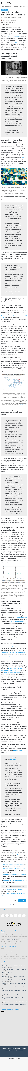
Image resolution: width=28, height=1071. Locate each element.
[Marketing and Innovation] (7, 3)
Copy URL (22, 900)
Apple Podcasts (11, 893)
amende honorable (9, 647)
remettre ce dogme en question (17, 854)
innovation (13, 759)
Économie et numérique (12, 6)
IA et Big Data (21, 6)
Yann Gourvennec (6, 20)
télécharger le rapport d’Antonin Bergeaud (14, 874)
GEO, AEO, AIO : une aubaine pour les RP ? (13, 994)
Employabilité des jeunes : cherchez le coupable (14, 969)
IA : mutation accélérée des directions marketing (14, 1004)
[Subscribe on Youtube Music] (19, 915)
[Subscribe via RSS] (24, 915)
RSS (2, 895)
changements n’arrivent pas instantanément (13, 652)
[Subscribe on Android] (11, 915)
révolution (17, 42)
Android (23, 893)
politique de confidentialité (18, 1050)
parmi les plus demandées (17, 621)
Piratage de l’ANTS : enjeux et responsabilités (13, 1001)
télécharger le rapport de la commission (14, 880)
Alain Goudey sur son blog (13, 36)
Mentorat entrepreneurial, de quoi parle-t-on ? (13, 983)
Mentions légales (8, 1050)
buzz (23, 157)
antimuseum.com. (16, 81)
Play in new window (11, 889)
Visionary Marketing (10, 939)
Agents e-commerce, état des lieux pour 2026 (13, 987)
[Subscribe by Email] (15, 915)
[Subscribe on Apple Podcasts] (3, 915)
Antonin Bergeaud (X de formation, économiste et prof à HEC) (14, 315)
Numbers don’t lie (17, 750)
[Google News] (14, 904)
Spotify (18, 893)
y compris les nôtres (21, 617)
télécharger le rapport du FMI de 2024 (13, 864)
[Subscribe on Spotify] (7, 915)
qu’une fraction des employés (12, 672)
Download (20, 889)
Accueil (4, 6)
